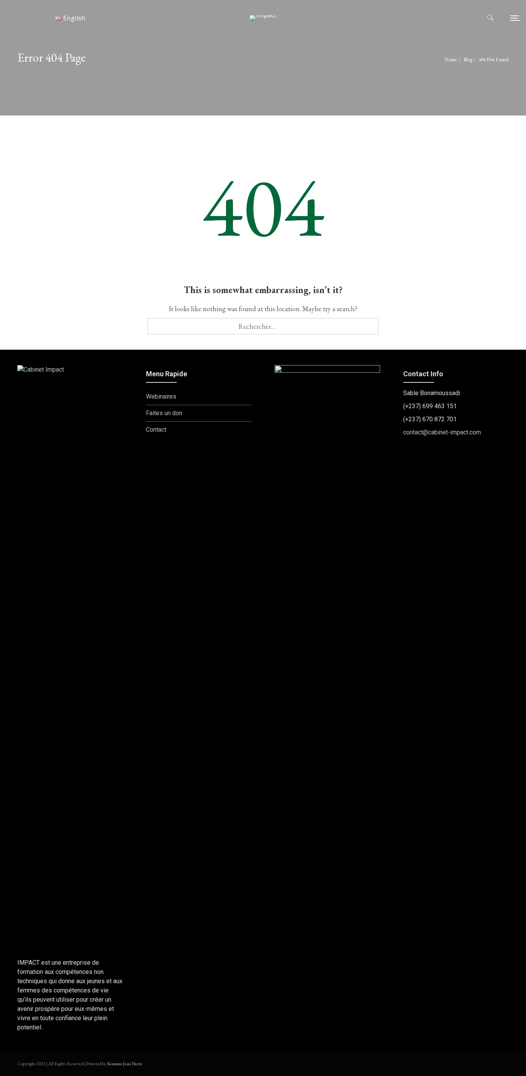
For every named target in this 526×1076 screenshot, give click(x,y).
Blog (468, 59)
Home (451, 59)
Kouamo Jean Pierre (124, 1064)
